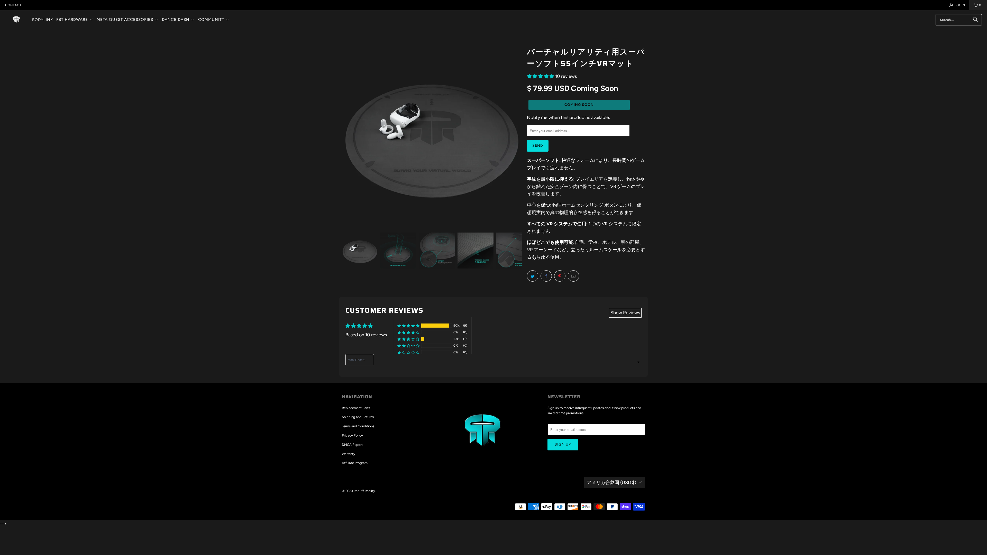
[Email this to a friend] (573, 276)
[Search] (975, 19)
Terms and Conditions (358, 426)
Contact (13, 5)
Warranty (348, 454)
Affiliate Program (355, 463)
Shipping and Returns (358, 417)
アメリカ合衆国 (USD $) (611, 482)
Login (960, 5)
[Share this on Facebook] (546, 276)
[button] (74, 20)
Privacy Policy (352, 435)
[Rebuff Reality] (16, 20)
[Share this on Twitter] (532, 276)
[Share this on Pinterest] (559, 276)
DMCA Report (352, 445)
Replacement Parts (356, 408)
